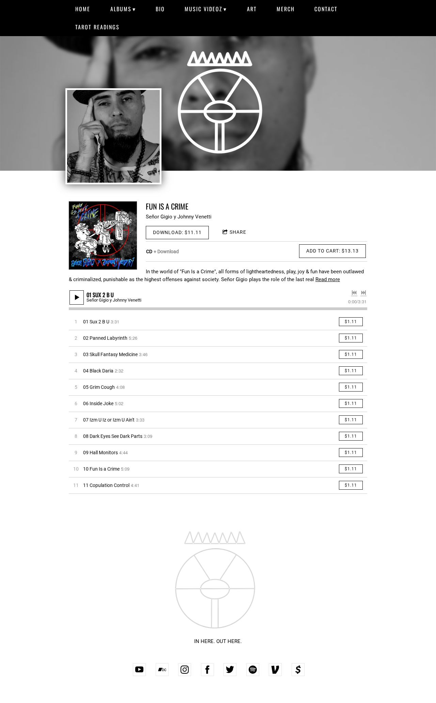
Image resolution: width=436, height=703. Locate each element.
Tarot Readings (97, 27)
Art (252, 9)
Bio (160, 9)
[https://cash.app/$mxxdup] (298, 669)
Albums (120, 9)
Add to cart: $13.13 (332, 251)
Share (238, 232)
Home (82, 9)
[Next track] (363, 293)
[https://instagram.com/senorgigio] (184, 669)
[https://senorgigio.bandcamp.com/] (162, 669)
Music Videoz (203, 9)
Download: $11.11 (177, 232)
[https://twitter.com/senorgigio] (229, 669)
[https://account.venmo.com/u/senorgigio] (275, 669)
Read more (327, 279)
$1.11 (351, 321)
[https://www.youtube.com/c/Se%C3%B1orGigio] (139, 669)
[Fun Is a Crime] (103, 235)
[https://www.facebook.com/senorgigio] (207, 669)
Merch (286, 9)
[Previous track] (354, 293)
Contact (326, 9)
